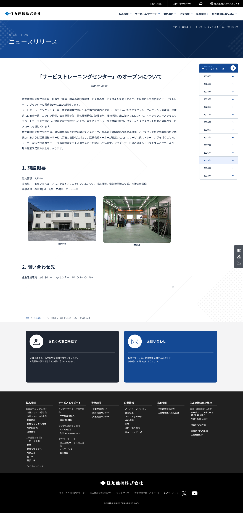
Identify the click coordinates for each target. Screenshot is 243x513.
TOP (175, 27)
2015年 (185, 27)
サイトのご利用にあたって (72, 492)
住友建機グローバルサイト (227, 3)
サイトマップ (122, 492)
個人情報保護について (100, 492)
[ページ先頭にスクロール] (236, 500)
